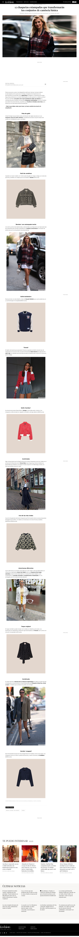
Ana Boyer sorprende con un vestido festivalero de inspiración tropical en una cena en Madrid (10, 866)
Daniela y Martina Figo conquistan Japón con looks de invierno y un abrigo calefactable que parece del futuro (48, 867)
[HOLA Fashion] (9, 2)
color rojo (7, 353)
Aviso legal (12, 932)
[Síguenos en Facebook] (0, 932)
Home (34, 4)
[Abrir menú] (3, 1)
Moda (44, 4)
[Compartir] (45, 84)
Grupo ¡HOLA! (33, 928)
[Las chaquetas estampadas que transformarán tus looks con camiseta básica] (74, 2)
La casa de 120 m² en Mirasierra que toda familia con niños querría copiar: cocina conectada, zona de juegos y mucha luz (29, 908)
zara (23, 810)
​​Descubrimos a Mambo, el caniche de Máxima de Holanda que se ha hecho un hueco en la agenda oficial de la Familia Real (48, 893)
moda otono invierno (12, 810)
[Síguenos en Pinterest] (6, 932)
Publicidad (21, 928)
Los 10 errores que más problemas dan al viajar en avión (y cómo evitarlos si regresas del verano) (29, 893)
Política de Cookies (21, 932)
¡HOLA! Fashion (39, 4)
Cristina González (9, 83)
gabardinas (25, 95)
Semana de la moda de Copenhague (24, 681)
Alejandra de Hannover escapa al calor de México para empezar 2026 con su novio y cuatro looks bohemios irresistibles (29, 867)
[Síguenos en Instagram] (4, 932)
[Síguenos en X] (2, 932)
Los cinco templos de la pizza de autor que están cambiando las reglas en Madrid (10, 906)
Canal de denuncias (46, 932)
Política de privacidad (33, 932)
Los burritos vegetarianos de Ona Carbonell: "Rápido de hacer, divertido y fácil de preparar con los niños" (48, 907)
